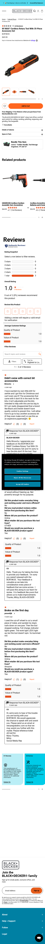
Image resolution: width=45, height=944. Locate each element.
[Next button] (27, 3)
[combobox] (34, 11)
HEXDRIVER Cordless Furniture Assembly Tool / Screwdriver (13, 204)
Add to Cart (26, 106)
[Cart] (42, 11)
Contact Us (7, 782)
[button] (6, 92)
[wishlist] (5, 106)
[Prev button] (4, 3)
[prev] (38, 99)
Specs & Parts (6, 134)
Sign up (36, 890)
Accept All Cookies (22, 484)
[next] (42, 99)
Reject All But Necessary (22, 477)
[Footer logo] (10, 864)
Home (3, 19)
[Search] (34, 11)
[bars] (4, 11)
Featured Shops (12, 19)
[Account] (38, 11)
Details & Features (8, 130)
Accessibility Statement (36, 3)
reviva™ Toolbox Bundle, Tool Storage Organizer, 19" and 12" (24, 146)
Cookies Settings (22, 471)
